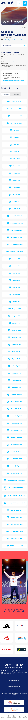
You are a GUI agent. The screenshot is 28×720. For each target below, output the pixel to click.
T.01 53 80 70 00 (5, 674)
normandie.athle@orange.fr (12, 61)
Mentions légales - (17, 698)
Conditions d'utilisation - (7, 698)
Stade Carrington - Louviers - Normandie (13, 39)
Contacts (24, 698)
